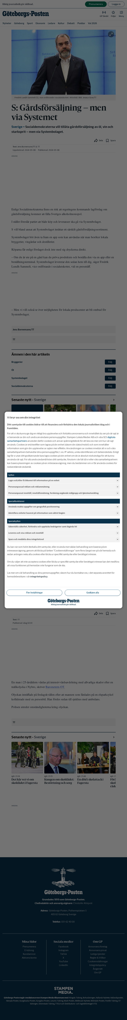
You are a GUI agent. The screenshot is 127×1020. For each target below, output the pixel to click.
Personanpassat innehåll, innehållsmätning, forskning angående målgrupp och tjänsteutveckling (53, 493)
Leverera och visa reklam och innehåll (26, 532)
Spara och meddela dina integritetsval (26, 539)
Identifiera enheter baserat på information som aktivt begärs (36, 513)
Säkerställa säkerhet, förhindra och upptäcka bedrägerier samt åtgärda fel (42, 526)
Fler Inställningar (34, 592)
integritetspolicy (39, 576)
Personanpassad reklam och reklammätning (28, 486)
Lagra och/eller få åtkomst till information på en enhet (33, 480)
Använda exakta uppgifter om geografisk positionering (33, 506)
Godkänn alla (92, 592)
